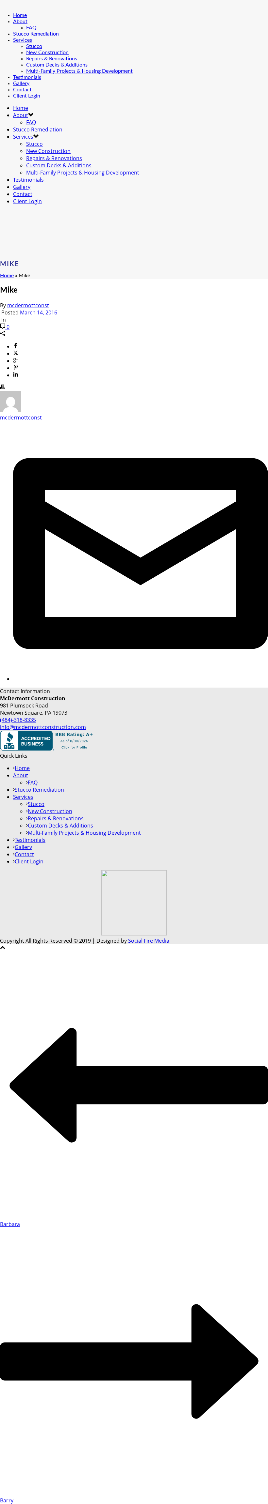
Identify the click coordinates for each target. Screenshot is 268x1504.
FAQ (31, 27)
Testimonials (27, 77)
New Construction (47, 52)
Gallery (21, 83)
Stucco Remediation (36, 34)
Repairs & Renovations (51, 58)
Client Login (26, 96)
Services (22, 40)
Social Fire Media (148, 940)
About (20, 21)
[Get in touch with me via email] (140, 678)
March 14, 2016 (38, 312)
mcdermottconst (28, 305)
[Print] (2, 387)
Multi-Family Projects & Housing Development (79, 71)
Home (20, 15)
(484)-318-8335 (18, 719)
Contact (22, 89)
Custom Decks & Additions (57, 65)
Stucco (34, 46)
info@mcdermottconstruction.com (43, 727)
